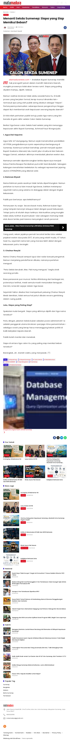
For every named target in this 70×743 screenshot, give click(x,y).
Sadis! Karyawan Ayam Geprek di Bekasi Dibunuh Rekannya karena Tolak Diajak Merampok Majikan (38, 639)
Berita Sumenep (8, 693)
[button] (58, 3)
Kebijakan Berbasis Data (55, 480)
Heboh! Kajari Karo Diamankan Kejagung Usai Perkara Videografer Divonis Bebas (39, 609)
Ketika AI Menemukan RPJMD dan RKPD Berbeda (12, 480)
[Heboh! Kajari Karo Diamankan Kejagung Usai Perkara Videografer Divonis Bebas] (7, 609)
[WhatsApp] (65, 437)
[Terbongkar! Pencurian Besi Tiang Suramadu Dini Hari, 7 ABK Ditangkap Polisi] (7, 648)
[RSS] (4, 726)
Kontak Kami (19, 733)
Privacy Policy (56, 733)
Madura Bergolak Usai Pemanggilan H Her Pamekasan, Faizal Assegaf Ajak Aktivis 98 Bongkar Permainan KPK (39, 583)
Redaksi (28, 733)
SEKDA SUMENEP (10, 362)
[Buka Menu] (62, 3)
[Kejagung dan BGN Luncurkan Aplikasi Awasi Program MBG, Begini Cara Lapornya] (7, 618)
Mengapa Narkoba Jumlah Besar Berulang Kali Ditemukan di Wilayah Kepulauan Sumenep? (38, 630)
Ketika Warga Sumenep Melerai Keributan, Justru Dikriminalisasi (33, 665)
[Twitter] (58, 437)
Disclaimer (46, 733)
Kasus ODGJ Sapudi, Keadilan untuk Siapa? (26, 674)
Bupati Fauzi (13, 359)
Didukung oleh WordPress (11, 738)
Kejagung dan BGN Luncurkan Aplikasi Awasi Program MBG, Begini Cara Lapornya (39, 617)
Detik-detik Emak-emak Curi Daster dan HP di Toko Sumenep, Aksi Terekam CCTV (39, 656)
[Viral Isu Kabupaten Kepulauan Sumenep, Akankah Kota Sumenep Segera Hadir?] (57, 451)
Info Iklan (37, 733)
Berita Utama (29, 476)
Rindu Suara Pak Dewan (32, 480)
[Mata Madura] (12, 3)
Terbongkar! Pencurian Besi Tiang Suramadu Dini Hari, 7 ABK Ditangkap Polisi (37, 648)
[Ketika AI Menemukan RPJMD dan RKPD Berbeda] (13, 471)
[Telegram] (61, 437)
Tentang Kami (8, 733)
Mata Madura (11, 27)
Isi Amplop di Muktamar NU (12, 459)
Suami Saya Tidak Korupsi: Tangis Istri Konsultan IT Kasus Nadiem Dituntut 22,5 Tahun (38, 574)
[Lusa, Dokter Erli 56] (35, 451)
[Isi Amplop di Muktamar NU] (13, 451)
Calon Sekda (38, 359)
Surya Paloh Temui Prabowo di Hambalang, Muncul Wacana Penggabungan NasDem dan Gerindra (37, 600)
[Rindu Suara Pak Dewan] (35, 471)
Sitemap (6, 735)
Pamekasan (7, 696)
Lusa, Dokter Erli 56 (31, 459)
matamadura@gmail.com (14, 718)
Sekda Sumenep (16, 365)
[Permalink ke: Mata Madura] (5, 27)
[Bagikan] (65, 27)
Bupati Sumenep (26, 359)
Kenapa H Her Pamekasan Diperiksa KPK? (25, 591)
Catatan (6, 15)
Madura (5, 690)
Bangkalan (6, 687)
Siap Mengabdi (23, 362)
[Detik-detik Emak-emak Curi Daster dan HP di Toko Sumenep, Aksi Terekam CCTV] (7, 657)
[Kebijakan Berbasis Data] (57, 471)
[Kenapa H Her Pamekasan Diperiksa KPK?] (7, 592)
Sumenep (34, 362)
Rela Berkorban (50, 359)
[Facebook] (54, 437)
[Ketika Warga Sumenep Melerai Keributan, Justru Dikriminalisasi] (7, 665)
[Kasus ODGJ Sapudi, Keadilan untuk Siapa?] (7, 674)
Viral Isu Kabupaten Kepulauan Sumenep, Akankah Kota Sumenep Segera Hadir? (55, 461)
